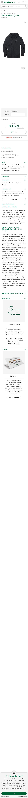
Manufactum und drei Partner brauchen (13, 778)
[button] (25, 21)
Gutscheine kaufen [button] (14, 397)
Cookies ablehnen (5, 796)
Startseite (4, 10)
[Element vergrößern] (24, 68)
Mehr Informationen (22, 796)
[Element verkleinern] (22, 68)
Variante (6, 111)
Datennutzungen (5, 782)
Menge (7, 114)
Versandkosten (20, 128)
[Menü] (2, 2)
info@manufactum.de (14, 343)
